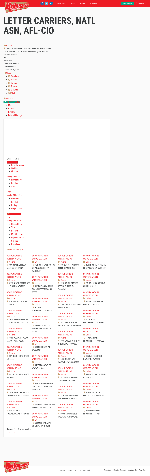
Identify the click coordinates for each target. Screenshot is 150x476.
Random (14, 183)
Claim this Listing (13, 102)
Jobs (73, 3)
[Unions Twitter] (46, 3)
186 (13, 432)
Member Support (119, 470)
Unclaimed (15, 244)
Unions (9, 45)
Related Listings (15, 115)
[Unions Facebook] (42, 3)
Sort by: (14, 176)
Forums (93, 3)
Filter (9, 192)
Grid (17, 249)
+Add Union (127, 3)
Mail (13, 93)
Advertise (107, 470)
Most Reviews (17, 234)
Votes (14, 186)
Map (10, 105)
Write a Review (15, 214)
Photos (11, 108)
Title (13, 227)
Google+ (14, 83)
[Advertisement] (75, 451)
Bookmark (10, 98)
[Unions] (17, 7)
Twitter (14, 79)
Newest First (16, 179)
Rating (14, 205)
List (10, 249)
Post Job (142, 470)
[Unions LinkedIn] (51, 3)
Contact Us (132, 470)
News (82, 3)
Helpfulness (16, 208)
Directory (61, 3)
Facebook (15, 76)
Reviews (11, 112)
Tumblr (14, 86)
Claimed (14, 241)
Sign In (141, 3)
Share (8, 73)
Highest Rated (17, 237)
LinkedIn (14, 89)
